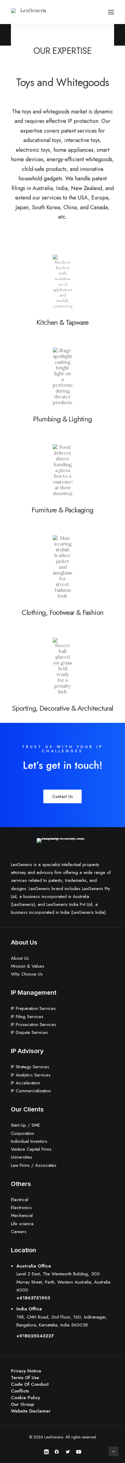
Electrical (19, 1199)
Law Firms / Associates (33, 1165)
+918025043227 (35, 1336)
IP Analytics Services (31, 1075)
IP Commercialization (31, 1090)
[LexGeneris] (31, 12)
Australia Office (33, 1266)
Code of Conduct (30, 1384)
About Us (20, 958)
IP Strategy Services (30, 1066)
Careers (18, 1231)
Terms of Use (25, 1377)
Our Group (22, 1404)
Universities (21, 1157)
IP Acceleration (25, 1083)
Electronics (21, 1207)
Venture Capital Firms (31, 1149)
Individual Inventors (29, 1141)
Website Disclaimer (31, 1411)
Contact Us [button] (62, 796)
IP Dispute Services (29, 1032)
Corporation (22, 1133)
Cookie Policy (25, 1397)
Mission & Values (27, 966)
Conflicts (20, 1391)
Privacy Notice (26, 1371)
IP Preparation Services (33, 1008)
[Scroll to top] (113, 1451)
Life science (22, 1223)
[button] (111, 12)
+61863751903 (33, 1298)
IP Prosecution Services (33, 1024)
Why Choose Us (27, 974)
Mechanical (22, 1215)
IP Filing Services (27, 1016)
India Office (29, 1308)
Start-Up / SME (25, 1125)
